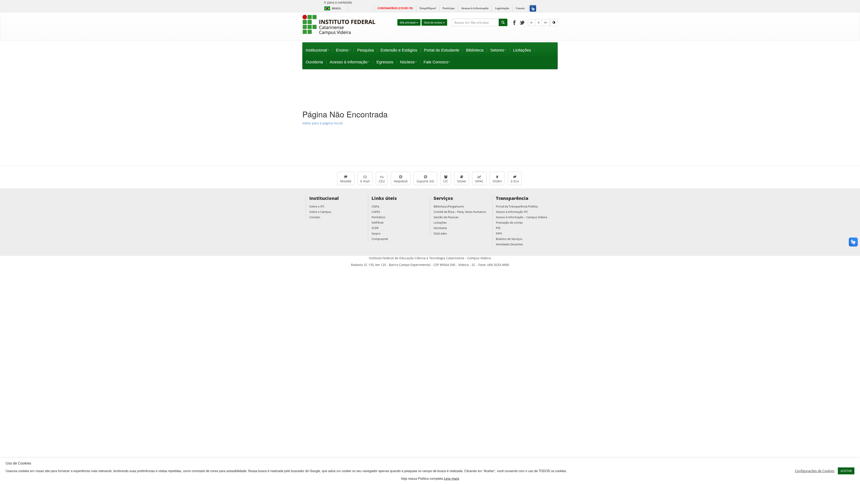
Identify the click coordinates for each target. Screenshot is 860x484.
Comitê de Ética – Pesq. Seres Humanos (460, 212)
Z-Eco (515, 181)
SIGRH (497, 181)
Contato (314, 217)
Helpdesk (401, 181)
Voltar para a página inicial (322, 123)
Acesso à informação (474, 8)
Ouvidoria (314, 62)
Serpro (376, 233)
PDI (498, 228)
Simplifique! (427, 8)
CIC (445, 181)
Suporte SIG (425, 181)
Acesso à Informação (349, 62)
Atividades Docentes (509, 244)
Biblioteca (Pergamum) (449, 206)
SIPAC (479, 181)
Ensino (342, 50)
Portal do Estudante (441, 50)
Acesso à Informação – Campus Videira (521, 217)
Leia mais (451, 478)
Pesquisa (365, 50)
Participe (449, 8)
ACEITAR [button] (846, 471)
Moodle (345, 181)
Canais (520, 8)
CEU (382, 181)
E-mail (365, 181)
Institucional (316, 50)
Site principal (408, 22)
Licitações (522, 50)
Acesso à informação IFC (512, 212)
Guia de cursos (433, 22)
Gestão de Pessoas (446, 217)
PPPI (499, 233)
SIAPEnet (378, 222)
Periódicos (378, 217)
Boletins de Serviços (509, 239)
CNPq (375, 206)
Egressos (384, 62)
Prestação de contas (509, 222)
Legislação (502, 8)
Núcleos (407, 62)
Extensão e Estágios (399, 50)
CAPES (376, 212)
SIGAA (461, 181)
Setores (497, 50)
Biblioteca (475, 50)
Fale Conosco (436, 62)
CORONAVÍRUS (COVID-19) (395, 8)
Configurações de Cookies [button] (814, 471)
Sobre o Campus (320, 212)
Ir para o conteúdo (338, 2)
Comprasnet (380, 239)
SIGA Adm (440, 233)
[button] (533, 8)
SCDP (375, 228)
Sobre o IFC (317, 206)
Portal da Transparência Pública (517, 206)
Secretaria (440, 228)
